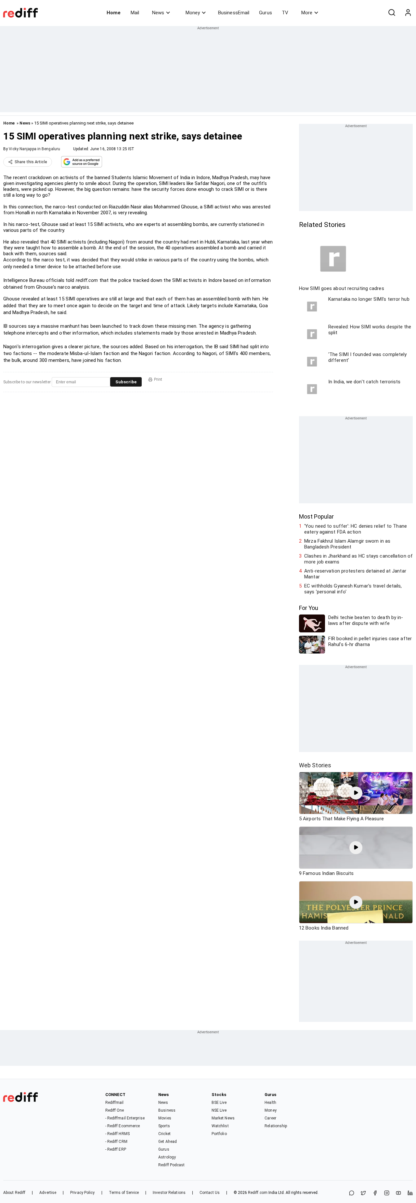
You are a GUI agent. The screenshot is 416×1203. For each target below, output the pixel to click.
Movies (164, 1118)
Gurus (265, 13)
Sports (164, 1126)
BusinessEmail (233, 13)
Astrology (167, 1157)
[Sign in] (408, 12)
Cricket (164, 1133)
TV (285, 13)
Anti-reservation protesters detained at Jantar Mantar (355, 574)
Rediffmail (114, 1102)
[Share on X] (363, 1193)
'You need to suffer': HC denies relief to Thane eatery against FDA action (355, 529)
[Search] (391, 12)
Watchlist (220, 1126)
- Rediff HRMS (117, 1133)
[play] (355, 793)
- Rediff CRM (116, 1141)
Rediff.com (257, 1192)
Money (193, 13)
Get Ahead (167, 1141)
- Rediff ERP (115, 1149)
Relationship (276, 1126)
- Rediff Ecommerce (122, 1126)
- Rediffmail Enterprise (125, 1118)
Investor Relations (169, 1192)
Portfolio (219, 1133)
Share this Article (31, 162)
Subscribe (125, 381)
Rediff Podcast (171, 1165)
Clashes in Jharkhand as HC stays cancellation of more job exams (358, 559)
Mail (135, 13)
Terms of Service (124, 1192)
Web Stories (315, 765)
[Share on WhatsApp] (351, 1193)
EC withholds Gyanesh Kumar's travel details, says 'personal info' (353, 589)
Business (167, 1110)
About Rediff (14, 1192)
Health (270, 1102)
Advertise (47, 1192)
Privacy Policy (82, 1192)
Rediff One (114, 1110)
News (158, 13)
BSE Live (219, 1102)
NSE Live (219, 1110)
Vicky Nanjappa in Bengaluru (34, 149)
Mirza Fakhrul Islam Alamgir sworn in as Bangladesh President (347, 544)
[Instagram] (386, 1193)
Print (158, 379)
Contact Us (210, 1192)
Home (114, 13)
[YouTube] (398, 1193)
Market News (223, 1118)
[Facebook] (375, 1193)
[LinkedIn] (410, 1193)
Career (270, 1118)
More (306, 13)
